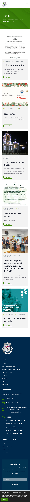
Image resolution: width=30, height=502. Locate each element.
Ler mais (7, 77)
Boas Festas (9, 114)
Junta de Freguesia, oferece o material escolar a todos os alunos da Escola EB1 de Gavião (13, 265)
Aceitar (4, 499)
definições (23, 496)
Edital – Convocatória (13, 65)
